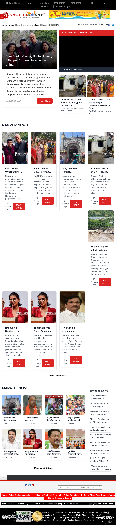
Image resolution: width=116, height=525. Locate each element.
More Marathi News (43, 468)
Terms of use (60, 518)
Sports (30, 3)
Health (90, 3)
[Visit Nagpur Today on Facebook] (109, 25)
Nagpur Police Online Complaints (16, 495)
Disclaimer (82, 518)
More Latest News (58, 375)
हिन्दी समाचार (59, 3)
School (102, 3)
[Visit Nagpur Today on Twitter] (113, 25)
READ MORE (19, 206)
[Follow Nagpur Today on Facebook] (26, 485)
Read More (45, 101)
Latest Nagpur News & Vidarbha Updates (21, 25)
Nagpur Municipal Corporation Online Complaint (57, 495)
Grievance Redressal (96, 518)
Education (44, 3)
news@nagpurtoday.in (57, 520)
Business (46, 6)
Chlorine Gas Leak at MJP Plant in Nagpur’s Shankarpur (71, 102)
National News (13, 3)
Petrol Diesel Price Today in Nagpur (99, 495)
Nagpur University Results (59, 498)
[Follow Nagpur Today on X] (29, 485)
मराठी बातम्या (76, 3)
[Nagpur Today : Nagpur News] (23, 15)
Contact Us (49, 518)
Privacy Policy (71, 518)
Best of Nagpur (63, 6)
